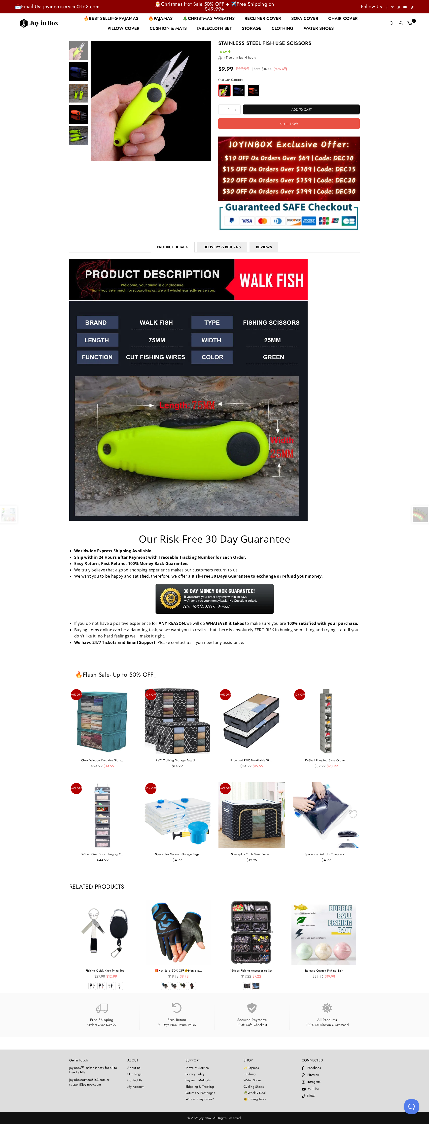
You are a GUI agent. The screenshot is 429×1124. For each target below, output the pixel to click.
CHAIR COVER (343, 18)
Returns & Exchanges (200, 1092)
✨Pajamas (251, 1067)
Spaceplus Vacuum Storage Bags (177, 854)
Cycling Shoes (254, 1086)
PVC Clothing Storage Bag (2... (177, 760)
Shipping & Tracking (199, 1086)
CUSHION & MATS (168, 28)
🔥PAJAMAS (160, 18)
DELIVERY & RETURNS (222, 247)
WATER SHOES (319, 28)
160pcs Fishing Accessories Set (251, 970)
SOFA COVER (305, 18)
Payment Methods (198, 1080)
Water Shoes (252, 1080)
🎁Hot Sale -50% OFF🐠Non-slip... (178, 970)
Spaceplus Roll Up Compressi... (326, 854)
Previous (95, 101)
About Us (133, 1067)
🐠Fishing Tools (255, 1099)
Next (206, 101)
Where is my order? (199, 1099)
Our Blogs (134, 1074)
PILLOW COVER (123, 28)
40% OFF (76, 695)
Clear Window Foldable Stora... (102, 760)
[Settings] (400, 23)
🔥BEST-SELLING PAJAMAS (111, 18)
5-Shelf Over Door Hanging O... (102, 854)
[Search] (391, 23)
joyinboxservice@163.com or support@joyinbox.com (89, 1082)
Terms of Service (197, 1067)
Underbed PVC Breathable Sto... (252, 760)
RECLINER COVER (263, 18)
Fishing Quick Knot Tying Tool (106, 970)
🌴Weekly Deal (255, 1092)
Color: (230, 80)
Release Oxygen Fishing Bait (324, 970)
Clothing (249, 1074)
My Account (135, 1086)
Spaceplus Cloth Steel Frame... (252, 854)
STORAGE (252, 28)
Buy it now (289, 123)
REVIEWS (264, 247)
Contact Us (135, 1080)
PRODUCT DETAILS (172, 247)
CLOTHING (283, 28)
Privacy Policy (195, 1074)
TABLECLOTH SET (214, 28)
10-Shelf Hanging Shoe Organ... (326, 760)
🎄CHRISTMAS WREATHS (208, 18)
